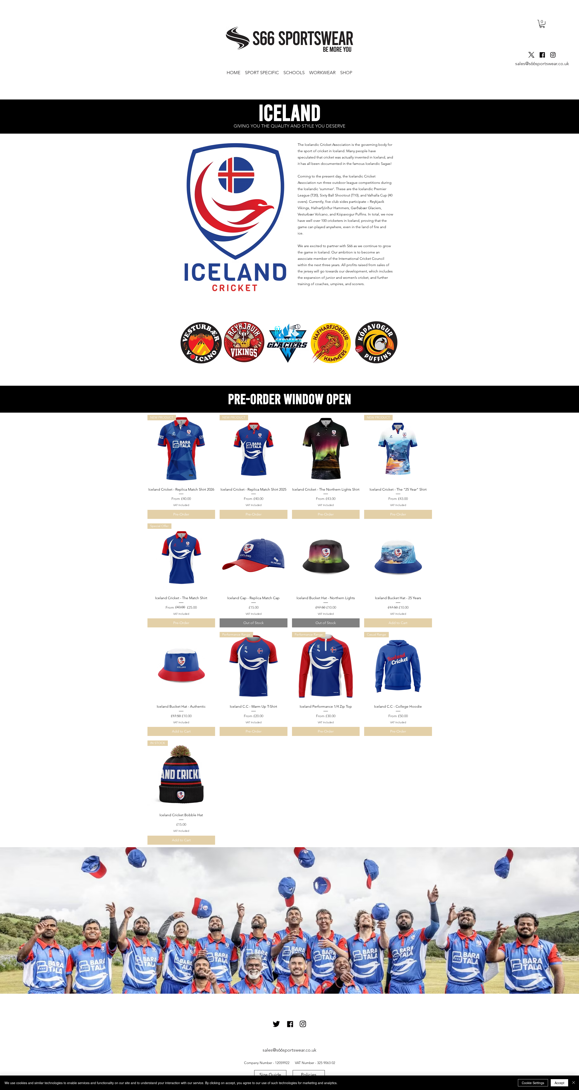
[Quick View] (326, 449)
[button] (542, 24)
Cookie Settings (533, 1083)
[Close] (573, 1082)
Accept (559, 1083)
